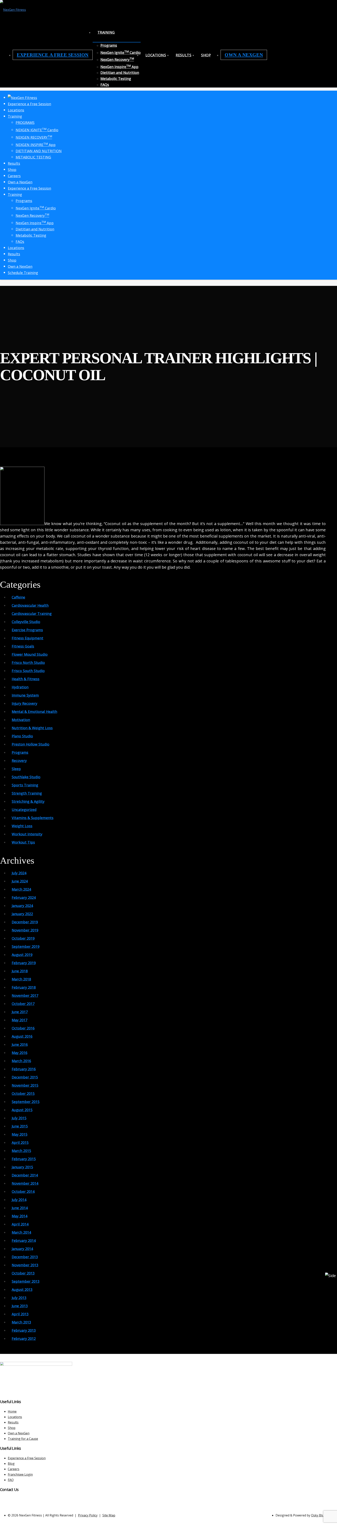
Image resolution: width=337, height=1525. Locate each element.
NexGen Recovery (117, 59)
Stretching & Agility (28, 801)
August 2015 (22, 1109)
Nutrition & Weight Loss (32, 728)
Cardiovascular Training (32, 613)
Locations (155, 55)
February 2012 (24, 1338)
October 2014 (23, 1191)
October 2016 (23, 1028)
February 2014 (24, 1240)
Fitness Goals (23, 646)
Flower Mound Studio (30, 654)
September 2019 (25, 946)
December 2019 (25, 922)
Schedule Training (23, 272)
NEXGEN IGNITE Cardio (37, 130)
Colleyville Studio (26, 621)
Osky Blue (318, 1515)
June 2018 (20, 971)
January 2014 (22, 1248)
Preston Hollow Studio (30, 744)
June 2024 (20, 881)
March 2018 (21, 979)
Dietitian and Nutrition (119, 72)
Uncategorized (24, 809)
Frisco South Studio (28, 670)
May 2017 (19, 1020)
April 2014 (20, 1224)
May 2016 (19, 1052)
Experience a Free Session (53, 54)
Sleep (16, 768)
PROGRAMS (25, 122)
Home (12, 1411)
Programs (108, 45)
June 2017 (20, 1011)
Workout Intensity (27, 834)
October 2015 (23, 1093)
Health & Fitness (25, 679)
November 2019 (25, 930)
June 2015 (20, 1126)
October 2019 (23, 938)
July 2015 (19, 1118)
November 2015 (25, 1085)
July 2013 (19, 1297)
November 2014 (25, 1183)
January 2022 (22, 913)
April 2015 (20, 1142)
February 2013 (24, 1330)
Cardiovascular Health (30, 605)
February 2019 (24, 962)
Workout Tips (23, 842)
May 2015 (19, 1134)
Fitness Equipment (27, 638)
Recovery (19, 760)
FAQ (11, 1480)
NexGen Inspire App (119, 66)
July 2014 (19, 1199)
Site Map (108, 1515)
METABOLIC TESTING (33, 157)
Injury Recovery (24, 703)
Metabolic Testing (115, 78)
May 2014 (19, 1216)
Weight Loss (22, 826)
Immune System (25, 695)
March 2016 (21, 1060)
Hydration (20, 687)
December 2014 (25, 1175)
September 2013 (25, 1281)
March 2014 (21, 1232)
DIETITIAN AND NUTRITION (39, 151)
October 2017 (23, 1003)
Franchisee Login (20, 1474)
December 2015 (25, 1077)
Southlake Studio (26, 777)
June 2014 (20, 1207)
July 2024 (19, 873)
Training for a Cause (23, 1439)
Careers (14, 175)
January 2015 (22, 1167)
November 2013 (25, 1265)
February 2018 (24, 987)
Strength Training (27, 793)
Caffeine (18, 597)
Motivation (21, 719)
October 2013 (23, 1273)
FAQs (104, 84)
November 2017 (25, 995)
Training (106, 32)
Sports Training (25, 785)
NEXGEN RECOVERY (34, 137)
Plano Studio (22, 736)
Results (183, 55)
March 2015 (21, 1150)
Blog (11, 1463)
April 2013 (20, 1314)
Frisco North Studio (28, 662)
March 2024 (21, 889)
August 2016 (22, 1036)
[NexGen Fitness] (13, 10)
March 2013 (21, 1322)
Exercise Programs (27, 630)
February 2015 (24, 1158)
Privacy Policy (88, 1515)
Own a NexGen (244, 54)
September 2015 (25, 1101)
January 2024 (22, 905)
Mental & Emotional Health (34, 711)
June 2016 (20, 1044)
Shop (206, 55)
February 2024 (24, 897)
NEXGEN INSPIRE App (36, 144)
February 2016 (24, 1069)
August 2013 (22, 1289)
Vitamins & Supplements (32, 817)
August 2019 (22, 954)
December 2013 (25, 1256)
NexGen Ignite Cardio (120, 52)
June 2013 (20, 1306)
